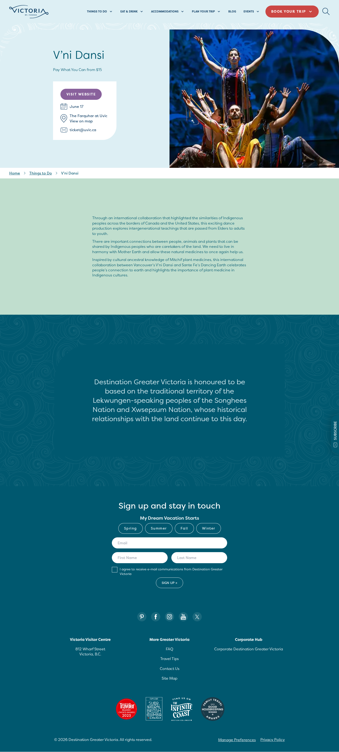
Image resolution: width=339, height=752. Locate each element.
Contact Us (169, 668)
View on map (81, 121)
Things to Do (40, 173)
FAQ (169, 648)
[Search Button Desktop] (326, 11)
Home (14, 173)
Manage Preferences (237, 739)
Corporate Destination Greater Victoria (248, 648)
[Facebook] (155, 617)
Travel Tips (169, 658)
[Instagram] (169, 617)
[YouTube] (183, 617)
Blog (232, 11)
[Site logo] (28, 11)
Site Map (169, 678)
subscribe (335, 430)
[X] (197, 617)
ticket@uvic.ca (83, 129)
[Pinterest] (141, 617)
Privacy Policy (272, 739)
